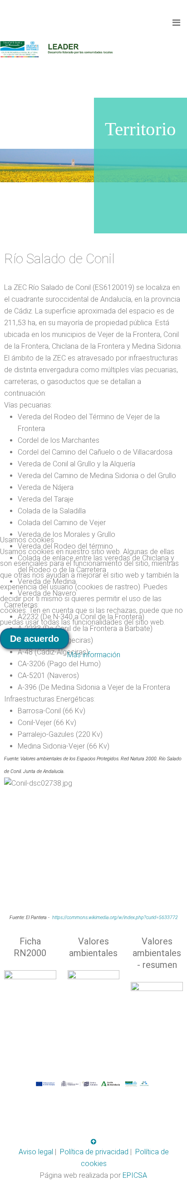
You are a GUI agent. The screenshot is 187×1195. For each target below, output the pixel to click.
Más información (93, 654)
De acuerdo (34, 639)
